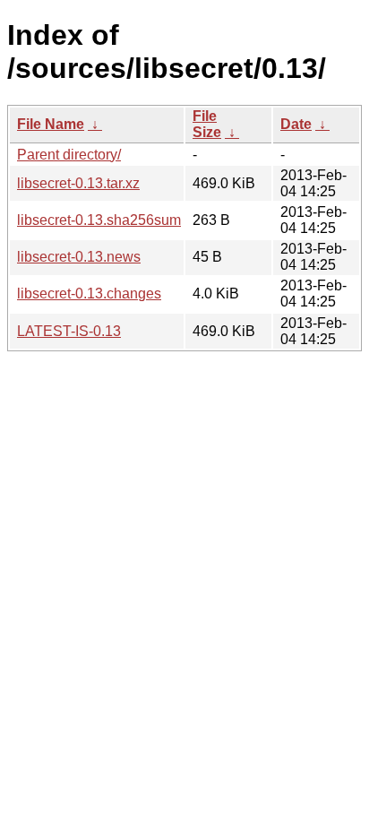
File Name (50, 124)
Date (296, 124)
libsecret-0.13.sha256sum (99, 220)
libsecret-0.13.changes (89, 293)
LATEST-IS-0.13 (69, 331)
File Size (207, 124)
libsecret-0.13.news (79, 256)
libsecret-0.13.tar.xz (78, 183)
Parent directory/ (69, 154)
